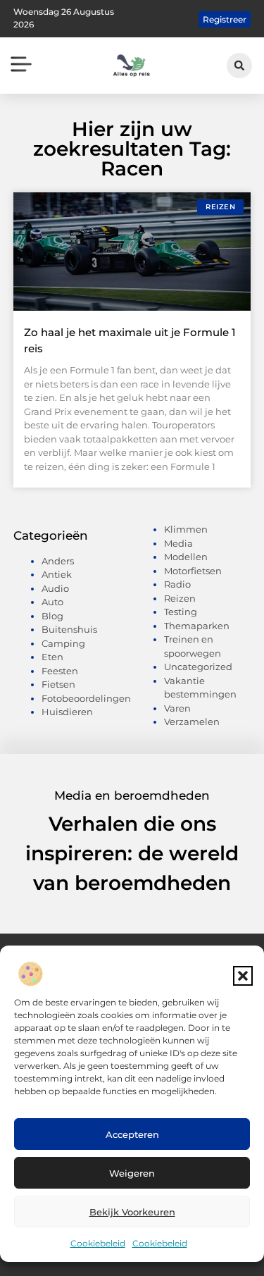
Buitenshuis (69, 629)
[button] (243, 976)
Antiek (57, 574)
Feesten (60, 670)
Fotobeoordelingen (86, 698)
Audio (55, 588)
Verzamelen (192, 721)
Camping (63, 643)
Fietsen (58, 684)
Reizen (180, 598)
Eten (52, 656)
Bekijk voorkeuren (132, 1212)
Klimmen (186, 529)
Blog (52, 615)
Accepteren (132, 1134)
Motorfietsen (193, 570)
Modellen (186, 556)
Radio (177, 584)
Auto (52, 601)
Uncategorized (198, 666)
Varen (177, 708)
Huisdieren (67, 711)
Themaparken (197, 625)
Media (178, 543)
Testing (180, 611)
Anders (58, 560)
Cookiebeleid (97, 1243)
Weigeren (132, 1173)
